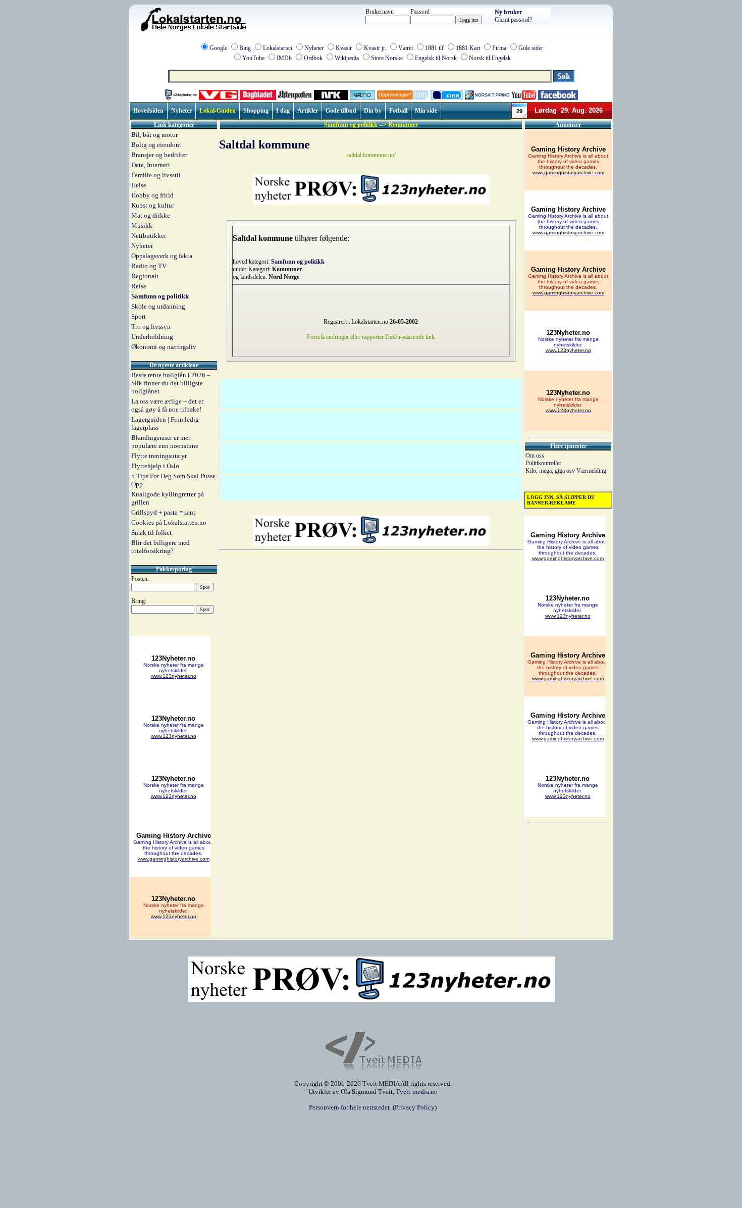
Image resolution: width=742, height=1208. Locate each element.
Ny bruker (508, 12)
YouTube (253, 58)
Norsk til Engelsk (490, 58)
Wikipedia (347, 58)
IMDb (284, 58)
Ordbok (313, 58)
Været (405, 48)
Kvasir (344, 48)
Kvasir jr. (375, 48)
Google (218, 48)
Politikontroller (543, 463)
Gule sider (530, 48)
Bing (245, 48)
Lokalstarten (277, 48)
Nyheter (314, 48)
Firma (499, 48)
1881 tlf (434, 48)
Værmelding (591, 470)
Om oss (534, 455)
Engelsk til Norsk (436, 58)
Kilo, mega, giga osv (550, 470)
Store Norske (387, 58)
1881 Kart (468, 48)
